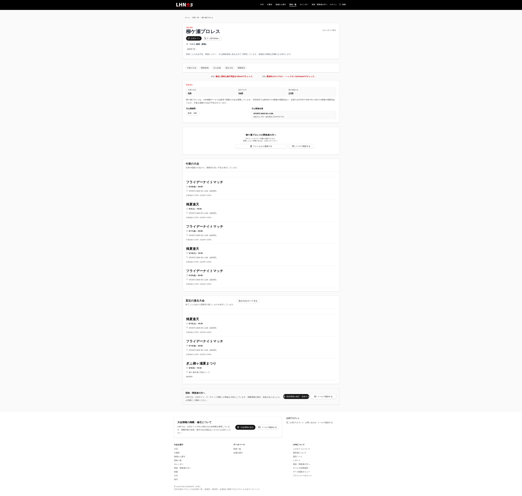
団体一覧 (195, 17)
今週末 (177, 452)
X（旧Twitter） (213, 38)
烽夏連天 (192, 204)
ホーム (187, 17)
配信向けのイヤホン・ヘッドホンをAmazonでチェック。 (291, 76)
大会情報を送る (247, 427)
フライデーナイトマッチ (204, 182)
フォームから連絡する (262, 146)
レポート (297, 460)
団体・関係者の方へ (182, 468)
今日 (176, 449)
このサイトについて (301, 449)
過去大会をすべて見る (247, 300)
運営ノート (297, 456)
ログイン (333, 5)
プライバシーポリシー (302, 475)
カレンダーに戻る (329, 30)
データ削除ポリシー (301, 471)
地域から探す (179, 456)
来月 (176, 479)
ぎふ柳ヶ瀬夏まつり (201, 363)
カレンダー (179, 464)
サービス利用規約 (300, 468)
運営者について (299, 452)
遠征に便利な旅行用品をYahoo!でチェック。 (234, 76)
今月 (176, 475)
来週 (176, 471)
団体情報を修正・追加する (297, 396)
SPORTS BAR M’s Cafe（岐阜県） (203, 191)
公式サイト (195, 38)
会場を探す (238, 452)
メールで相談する (302, 146)
